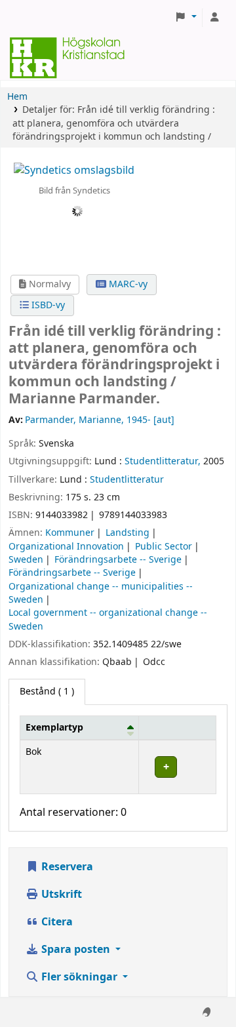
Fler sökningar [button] (79, 977)
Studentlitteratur (127, 480)
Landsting (127, 533)
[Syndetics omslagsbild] (74, 170)
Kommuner (69, 533)
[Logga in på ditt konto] (214, 17)
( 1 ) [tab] (47, 691)
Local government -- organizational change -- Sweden (108, 619)
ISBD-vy (47, 305)
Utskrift (60, 894)
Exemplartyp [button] (54, 728)
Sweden (26, 560)
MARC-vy (127, 284)
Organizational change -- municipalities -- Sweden (101, 593)
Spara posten (76, 949)
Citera (56, 922)
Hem (17, 97)
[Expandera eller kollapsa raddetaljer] (177, 767)
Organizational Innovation (66, 547)
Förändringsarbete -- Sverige (118, 560)
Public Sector (163, 547)
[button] (185, 17)
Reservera (66, 867)
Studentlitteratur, (163, 461)
